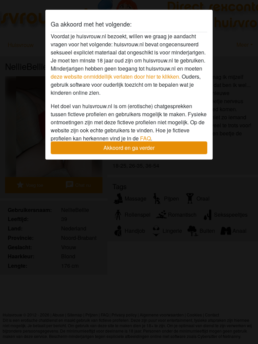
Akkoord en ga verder (129, 148)
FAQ (145, 138)
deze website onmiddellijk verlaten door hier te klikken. (115, 76)
